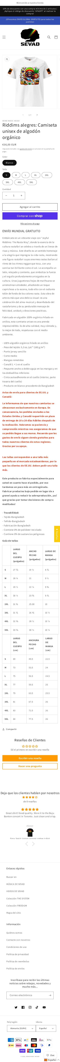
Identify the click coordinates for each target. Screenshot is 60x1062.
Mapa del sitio (13, 912)
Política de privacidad (17, 954)
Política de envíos (15, 968)
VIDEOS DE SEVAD (15, 891)
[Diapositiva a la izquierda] (23, 114)
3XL (8, 182)
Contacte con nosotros (18, 939)
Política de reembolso (17, 961)
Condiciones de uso (16, 947)
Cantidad (6, 189)
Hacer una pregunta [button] (30, 766)
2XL (47, 175)
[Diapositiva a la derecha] (37, 114)
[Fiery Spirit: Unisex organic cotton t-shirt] (30, 832)
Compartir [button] (11, 729)
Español (43, 1028)
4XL (20, 182)
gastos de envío (26, 149)
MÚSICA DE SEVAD (15, 884)
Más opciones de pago (30, 223)
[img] (30, 797)
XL (35, 175)
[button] (4, 37)
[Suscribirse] (49, 995)
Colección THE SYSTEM (17, 898)
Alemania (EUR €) (18, 1028)
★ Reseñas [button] (57, 533)
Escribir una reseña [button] (30, 758)
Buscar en (11, 877)
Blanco (9, 162)
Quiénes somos (14, 932)
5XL (31, 182)
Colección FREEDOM (16, 905)
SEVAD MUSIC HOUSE (32, 1056)
